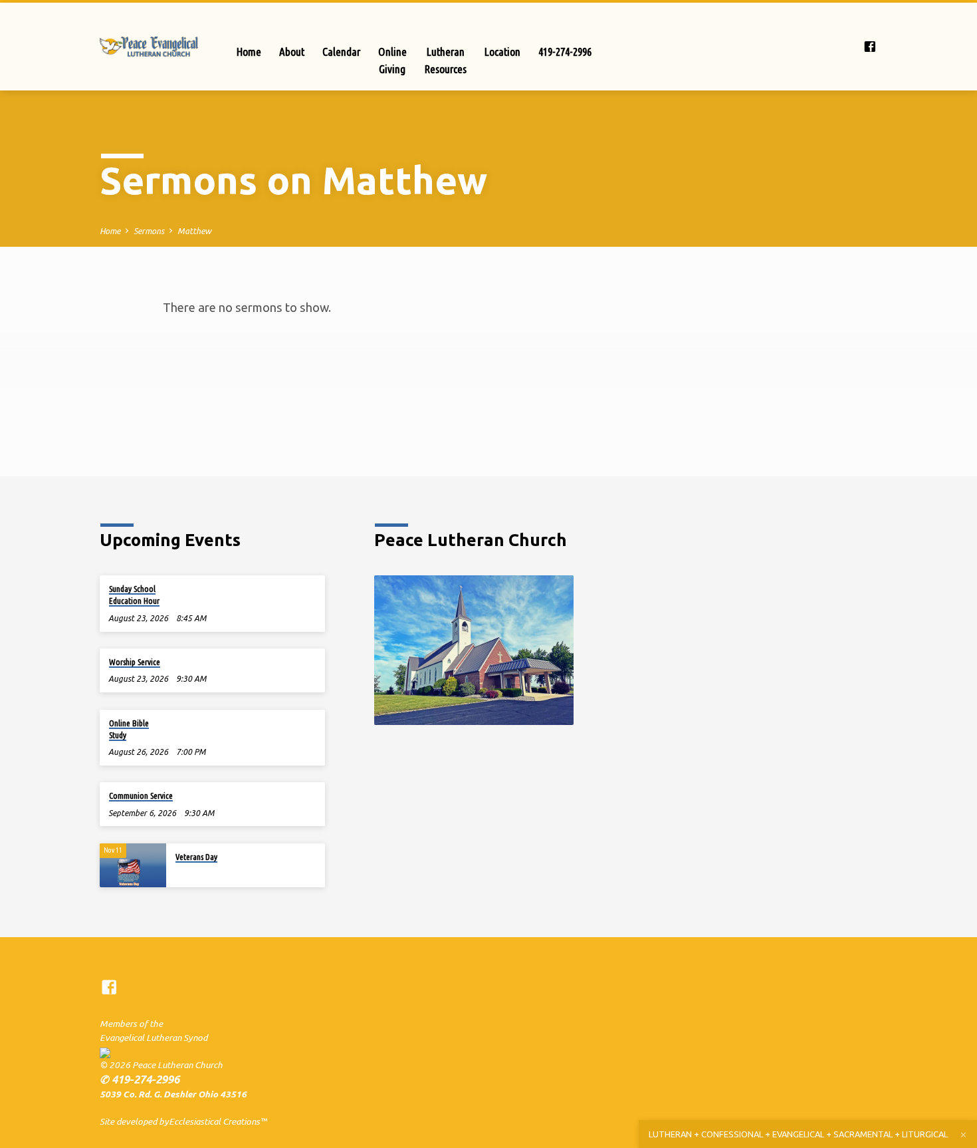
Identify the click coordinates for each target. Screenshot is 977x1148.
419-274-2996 (565, 51)
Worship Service (134, 661)
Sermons (149, 230)
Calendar (341, 51)
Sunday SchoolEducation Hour (134, 594)
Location (502, 51)
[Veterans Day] (133, 865)
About (291, 51)
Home (249, 51)
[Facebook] (870, 47)
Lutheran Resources (446, 60)
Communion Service (141, 795)
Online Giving (392, 60)
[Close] (963, 1134)
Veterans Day (196, 856)
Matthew (194, 230)
